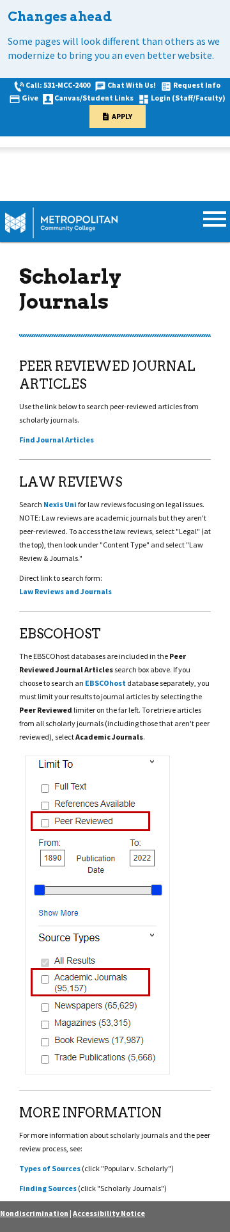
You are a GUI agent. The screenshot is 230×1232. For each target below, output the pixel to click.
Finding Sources (48, 1188)
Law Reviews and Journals (65, 591)
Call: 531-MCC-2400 (58, 85)
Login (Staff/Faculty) (188, 97)
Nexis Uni (60, 504)
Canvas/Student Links (94, 97)
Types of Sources (49, 1168)
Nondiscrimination (34, 1213)
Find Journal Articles (56, 439)
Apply (122, 116)
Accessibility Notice (109, 1213)
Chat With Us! (131, 85)
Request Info (196, 85)
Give (30, 97)
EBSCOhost (105, 683)
